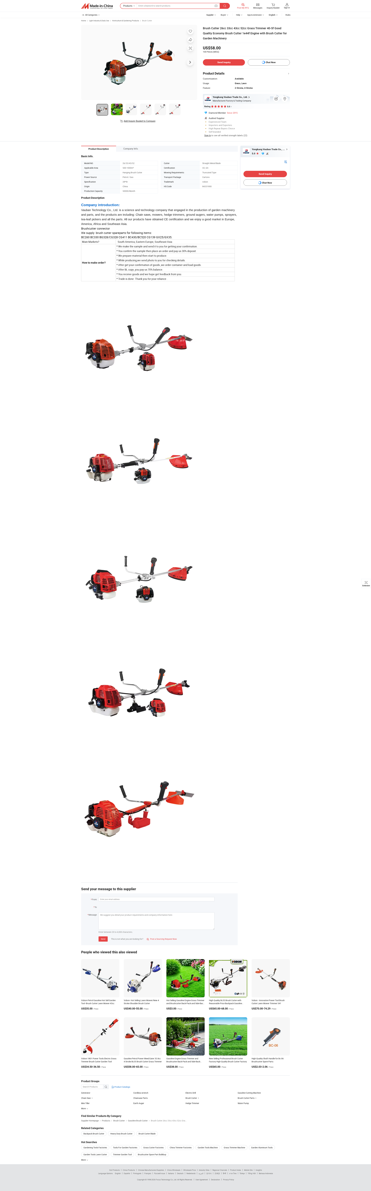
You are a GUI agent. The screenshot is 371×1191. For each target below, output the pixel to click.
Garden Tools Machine (208, 1147)
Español (127, 1173)
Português (137, 1173)
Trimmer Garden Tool (122, 1154)
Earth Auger (138, 1103)
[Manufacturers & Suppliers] (97, 6)
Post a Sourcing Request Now (162, 939)
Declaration (215, 1179)
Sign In (207, 135)
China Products (129, 1170)
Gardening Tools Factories (95, 1147)
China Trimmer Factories (181, 1147)
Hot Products (114, 1170)
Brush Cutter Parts (246, 1098)
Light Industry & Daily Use (99, 20)
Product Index (235, 1170)
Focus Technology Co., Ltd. (166, 1179)
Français (147, 1173)
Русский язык (159, 1173)
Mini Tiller (85, 1103)
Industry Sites (204, 1170)
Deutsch (180, 1173)
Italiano (171, 1173)
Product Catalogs (122, 1086)
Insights (259, 1170)
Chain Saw (86, 1098)
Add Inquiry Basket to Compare (139, 121)
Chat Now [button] (271, 62)
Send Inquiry (224, 62)
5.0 (254, 153)
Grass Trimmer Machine (234, 1147)
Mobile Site (248, 1170)
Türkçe (242, 1173)
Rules (287, 14)
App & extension (254, 14)
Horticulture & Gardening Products (125, 20)
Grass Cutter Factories (153, 1147)
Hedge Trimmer (192, 1103)
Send (103, 939)
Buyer (223, 14)
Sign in (287, 7)
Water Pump (243, 1103)
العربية (201, 1173)
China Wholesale (173, 1170)
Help (238, 14)
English (118, 1173)
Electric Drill (191, 1092)
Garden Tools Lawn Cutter (95, 1154)
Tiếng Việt (252, 1173)
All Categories (91, 14)
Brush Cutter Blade (147, 1133)
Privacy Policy (228, 1179)
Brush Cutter (147, 20)
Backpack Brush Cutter (93, 1133)
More (83, 1159)
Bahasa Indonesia (266, 1173)
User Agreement (201, 1179)
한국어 (209, 1173)
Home (83, 20)
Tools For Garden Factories (125, 1147)
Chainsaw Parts (140, 1098)
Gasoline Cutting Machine (249, 1092)
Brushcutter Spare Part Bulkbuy (152, 1154)
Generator (85, 1092)
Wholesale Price (189, 1170)
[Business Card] (285, 161)
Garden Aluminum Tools (262, 1147)
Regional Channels (219, 1170)
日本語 (217, 1173)
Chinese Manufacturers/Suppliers (151, 1170)
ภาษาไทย (233, 1173)
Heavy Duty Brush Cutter (121, 1133)
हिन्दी (224, 1173)
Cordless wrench (140, 1092)
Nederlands (191, 1173)
